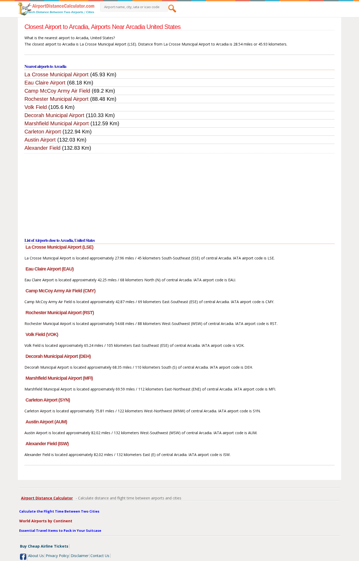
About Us (36, 555)
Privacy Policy (57, 555)
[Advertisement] (179, 193)
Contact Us (99, 555)
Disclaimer (80, 555)
